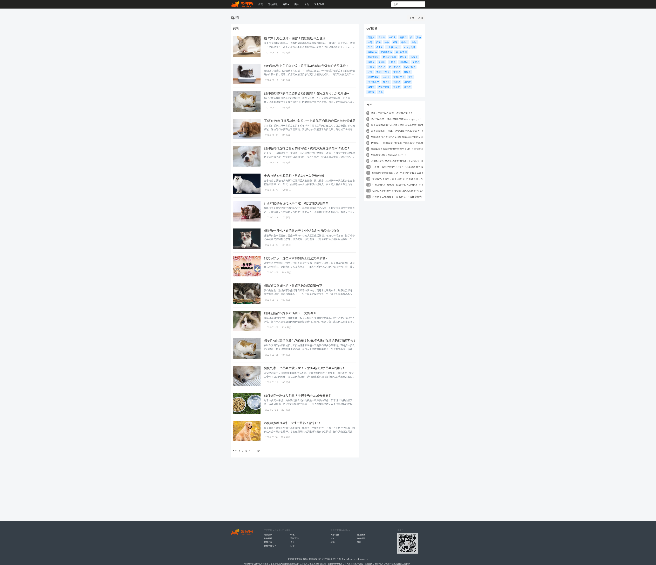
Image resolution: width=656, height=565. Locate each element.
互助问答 (319, 4)
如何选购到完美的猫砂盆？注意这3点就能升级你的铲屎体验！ (306, 66)
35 (258, 451)
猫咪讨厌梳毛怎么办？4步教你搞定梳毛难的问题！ (398, 136)
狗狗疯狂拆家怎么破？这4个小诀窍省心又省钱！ (398, 172)
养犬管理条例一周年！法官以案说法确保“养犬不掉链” (399, 131)
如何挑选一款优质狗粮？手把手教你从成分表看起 (298, 395)
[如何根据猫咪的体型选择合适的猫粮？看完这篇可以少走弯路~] (247, 101)
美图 (296, 4)
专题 (306, 4)
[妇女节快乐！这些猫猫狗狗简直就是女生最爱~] (247, 266)
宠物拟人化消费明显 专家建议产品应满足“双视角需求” (401, 190)
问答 (292, 546)
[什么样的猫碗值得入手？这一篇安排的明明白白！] (247, 211)
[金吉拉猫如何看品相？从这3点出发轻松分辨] (247, 184)
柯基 (333, 542)
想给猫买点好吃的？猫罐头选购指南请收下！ (294, 285)
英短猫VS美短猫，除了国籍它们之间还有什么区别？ (400, 178)
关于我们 (335, 534)
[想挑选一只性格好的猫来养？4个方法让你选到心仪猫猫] (247, 238)
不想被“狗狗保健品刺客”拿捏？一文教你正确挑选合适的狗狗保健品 (310, 121)
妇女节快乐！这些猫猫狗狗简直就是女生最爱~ (295, 258)
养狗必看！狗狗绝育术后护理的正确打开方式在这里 (398, 148)
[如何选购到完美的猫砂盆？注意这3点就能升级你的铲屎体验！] (247, 74)
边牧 (333, 538)
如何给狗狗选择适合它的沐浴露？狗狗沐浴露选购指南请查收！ (307, 148)
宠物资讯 (273, 4)
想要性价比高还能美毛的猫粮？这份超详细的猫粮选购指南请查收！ (310, 340)
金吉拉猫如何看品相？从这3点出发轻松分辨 (294, 175)
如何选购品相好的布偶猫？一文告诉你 (290, 313)
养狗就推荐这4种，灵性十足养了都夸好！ (292, 423)
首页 (260, 4)
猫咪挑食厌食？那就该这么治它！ (389, 154)
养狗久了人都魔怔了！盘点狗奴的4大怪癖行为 (397, 196)
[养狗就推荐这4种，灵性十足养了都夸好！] (247, 431)
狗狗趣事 (361, 538)
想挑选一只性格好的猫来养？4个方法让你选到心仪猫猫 (302, 230)
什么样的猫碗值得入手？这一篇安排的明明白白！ (298, 203)
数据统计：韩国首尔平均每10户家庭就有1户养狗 (397, 142)
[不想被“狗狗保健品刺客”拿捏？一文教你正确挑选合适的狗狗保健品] (247, 129)
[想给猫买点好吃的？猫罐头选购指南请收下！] (247, 293)
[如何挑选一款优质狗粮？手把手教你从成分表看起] (247, 403)
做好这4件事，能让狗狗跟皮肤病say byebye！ (396, 119)
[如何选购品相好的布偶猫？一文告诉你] (247, 321)
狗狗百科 (268, 538)
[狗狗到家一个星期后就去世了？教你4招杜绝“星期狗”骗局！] (247, 376)
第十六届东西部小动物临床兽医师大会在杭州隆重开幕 (399, 125)
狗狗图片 (268, 542)
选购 (420, 17)
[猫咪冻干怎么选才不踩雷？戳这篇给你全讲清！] (247, 46)
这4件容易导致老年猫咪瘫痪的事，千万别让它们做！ (399, 160)
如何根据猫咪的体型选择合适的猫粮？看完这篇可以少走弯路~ (306, 93)
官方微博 (361, 534)
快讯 (292, 534)
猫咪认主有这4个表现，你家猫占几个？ (392, 113)
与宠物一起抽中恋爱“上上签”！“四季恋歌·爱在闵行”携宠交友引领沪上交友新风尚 (415, 166)
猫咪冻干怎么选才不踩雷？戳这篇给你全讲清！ (296, 38)
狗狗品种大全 (270, 546)
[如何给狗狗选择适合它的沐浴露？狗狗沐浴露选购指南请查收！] (247, 156)
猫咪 (359, 542)
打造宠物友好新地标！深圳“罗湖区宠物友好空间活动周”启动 (404, 184)
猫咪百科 (294, 538)
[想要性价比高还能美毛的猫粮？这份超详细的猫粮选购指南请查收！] (247, 348)
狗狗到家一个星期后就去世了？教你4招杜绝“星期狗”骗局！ (304, 368)
